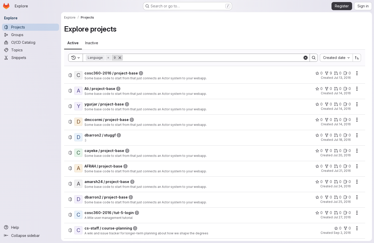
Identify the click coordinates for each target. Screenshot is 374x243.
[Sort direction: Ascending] (357, 58)
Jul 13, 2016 (342, 78)
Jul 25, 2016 (342, 202)
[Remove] (120, 58)
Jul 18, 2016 (342, 140)
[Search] (314, 58)
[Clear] (306, 58)
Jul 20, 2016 (342, 155)
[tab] (73, 43)
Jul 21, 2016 (342, 171)
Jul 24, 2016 (342, 186)
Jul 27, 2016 (342, 217)
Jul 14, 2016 (342, 93)
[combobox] (336, 58)
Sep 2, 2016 (342, 233)
